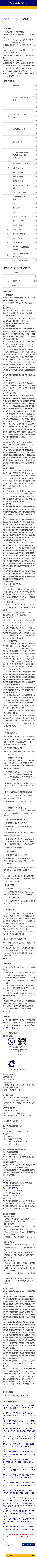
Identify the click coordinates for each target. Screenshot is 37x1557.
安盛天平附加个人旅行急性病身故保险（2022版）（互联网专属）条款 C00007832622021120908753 (19, 1415)
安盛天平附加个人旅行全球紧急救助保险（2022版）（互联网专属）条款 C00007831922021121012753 (19, 1477)
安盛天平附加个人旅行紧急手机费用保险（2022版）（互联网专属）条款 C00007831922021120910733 (19, 1446)
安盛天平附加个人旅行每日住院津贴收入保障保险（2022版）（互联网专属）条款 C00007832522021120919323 (19, 1431)
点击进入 (16, 1188)
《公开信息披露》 (24, 1395)
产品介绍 (6, 19)
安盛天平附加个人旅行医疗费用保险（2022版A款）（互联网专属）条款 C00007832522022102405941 (19, 1423)
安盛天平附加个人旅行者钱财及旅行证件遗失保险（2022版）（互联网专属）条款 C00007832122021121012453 (19, 1513)
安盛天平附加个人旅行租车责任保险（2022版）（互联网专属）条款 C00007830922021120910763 (19, 1529)
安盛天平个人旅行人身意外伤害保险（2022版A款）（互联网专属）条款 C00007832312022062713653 (19, 1407)
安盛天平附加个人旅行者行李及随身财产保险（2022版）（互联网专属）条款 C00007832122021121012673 (19, 1506)
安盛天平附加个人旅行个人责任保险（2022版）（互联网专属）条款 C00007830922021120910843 (19, 1469)
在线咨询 (10, 1555)
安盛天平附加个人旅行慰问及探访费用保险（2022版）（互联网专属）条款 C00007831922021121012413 (19, 1438)
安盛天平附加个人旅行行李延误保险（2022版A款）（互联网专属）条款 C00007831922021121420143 (19, 1493)
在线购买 (25, 19)
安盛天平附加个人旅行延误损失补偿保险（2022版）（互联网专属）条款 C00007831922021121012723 (19, 1485)
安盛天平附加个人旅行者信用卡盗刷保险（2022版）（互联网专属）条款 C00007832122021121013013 (19, 1521)
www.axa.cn (22, 858)
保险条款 (15, 19)
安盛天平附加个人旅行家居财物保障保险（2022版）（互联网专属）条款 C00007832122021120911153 (19, 1462)
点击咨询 (23, 1069)
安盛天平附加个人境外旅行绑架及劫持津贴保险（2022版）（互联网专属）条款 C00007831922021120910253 (19, 1454)
